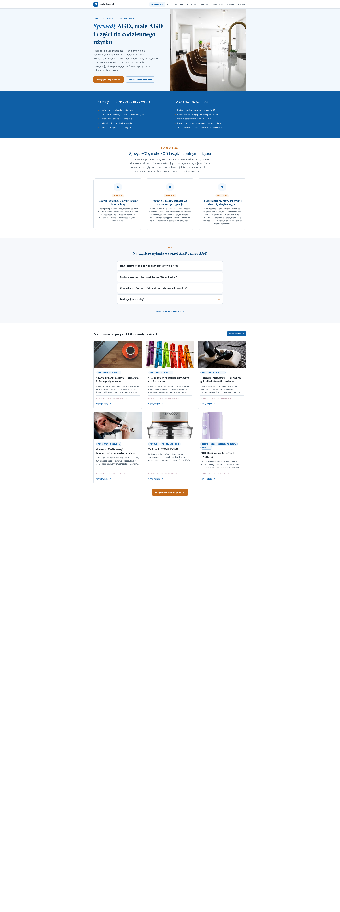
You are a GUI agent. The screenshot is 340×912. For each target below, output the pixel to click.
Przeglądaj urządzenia (107, 79)
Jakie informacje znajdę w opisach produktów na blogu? (150, 265)
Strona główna (157, 4)
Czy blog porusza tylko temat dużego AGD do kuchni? (148, 276)
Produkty (179, 4)
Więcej (230, 4)
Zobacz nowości (235, 334)
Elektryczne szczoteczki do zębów (219, 444)
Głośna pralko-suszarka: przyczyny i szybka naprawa (168, 379)
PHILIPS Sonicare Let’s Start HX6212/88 (217, 455)
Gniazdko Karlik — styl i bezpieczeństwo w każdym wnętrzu (115, 451)
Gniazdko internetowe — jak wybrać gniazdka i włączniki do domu (220, 379)
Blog (169, 4)
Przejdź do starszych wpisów (168, 492)
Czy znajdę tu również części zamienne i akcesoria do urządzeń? (154, 288)
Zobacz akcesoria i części (140, 79)
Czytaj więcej (102, 403)
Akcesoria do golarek (109, 372)
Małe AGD (217, 4)
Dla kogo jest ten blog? (132, 299)
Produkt (154, 444)
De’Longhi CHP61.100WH (163, 449)
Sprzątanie (191, 4)
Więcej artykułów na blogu (168, 311)
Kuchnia (204, 4)
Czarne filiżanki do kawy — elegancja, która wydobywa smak (117, 379)
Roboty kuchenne (170, 444)
